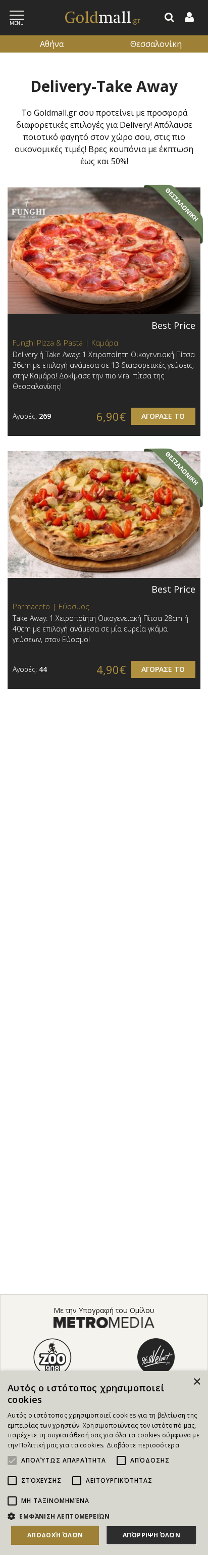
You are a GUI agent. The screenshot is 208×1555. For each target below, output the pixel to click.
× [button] (196, 1382)
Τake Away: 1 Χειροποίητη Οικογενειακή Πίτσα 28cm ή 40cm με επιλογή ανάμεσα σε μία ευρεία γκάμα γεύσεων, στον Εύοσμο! (100, 628)
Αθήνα (52, 44)
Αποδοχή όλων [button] (55, 1535)
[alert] (104, 1463)
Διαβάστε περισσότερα (143, 1445)
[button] (104, 1516)
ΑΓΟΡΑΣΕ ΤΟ (163, 416)
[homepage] (91, 18)
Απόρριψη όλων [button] (151, 1535)
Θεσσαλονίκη (156, 44)
